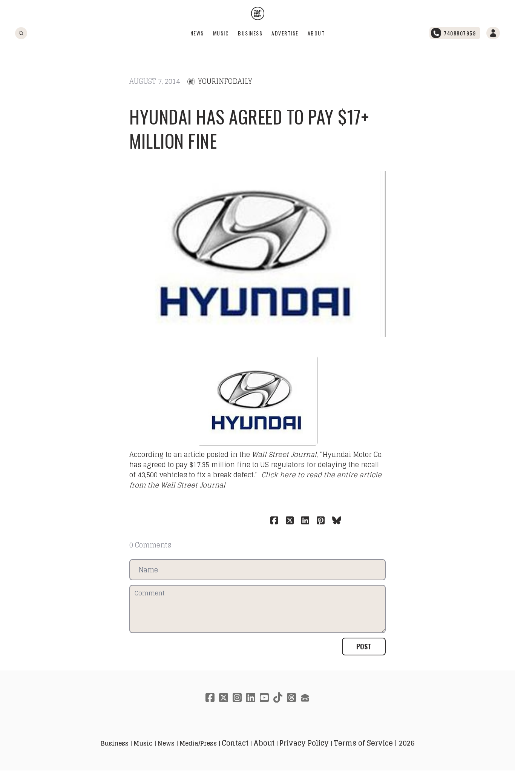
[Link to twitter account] (223, 697)
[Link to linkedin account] (250, 697)
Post (363, 646)
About (316, 33)
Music (221, 33)
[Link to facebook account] (210, 697)
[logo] (258, 13)
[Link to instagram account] (237, 697)
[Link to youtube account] (264, 697)
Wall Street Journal (284, 454)
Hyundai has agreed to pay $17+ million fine (249, 128)
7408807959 (460, 33)
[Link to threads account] (291, 697)
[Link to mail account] (305, 697)
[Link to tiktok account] (277, 697)
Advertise (285, 33)
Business (250, 33)
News (197, 33)
